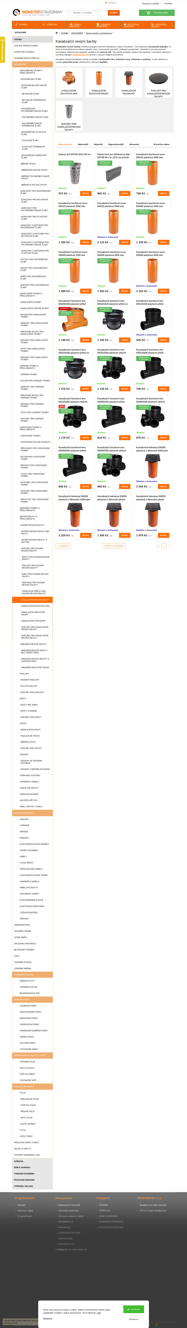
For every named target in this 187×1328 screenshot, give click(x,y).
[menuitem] (25, 25)
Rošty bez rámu (29, 705)
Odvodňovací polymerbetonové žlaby (34, 110)
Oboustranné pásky (30, 1012)
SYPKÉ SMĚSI (20, 937)
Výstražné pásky (29, 1049)
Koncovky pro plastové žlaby (34, 218)
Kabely (23, 856)
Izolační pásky (28, 1043)
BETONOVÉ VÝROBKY (24, 950)
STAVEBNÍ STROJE (22, 962)
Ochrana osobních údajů (70, 1216)
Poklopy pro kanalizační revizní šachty (34, 628)
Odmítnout (133, 1319)
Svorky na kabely (29, 850)
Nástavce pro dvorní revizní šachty (33, 583)
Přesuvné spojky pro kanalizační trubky (32, 333)
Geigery (24, 754)
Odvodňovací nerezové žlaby (34, 156)
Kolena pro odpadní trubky (35, 381)
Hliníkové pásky (28, 1006)
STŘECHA (18, 1161)
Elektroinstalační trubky (34, 875)
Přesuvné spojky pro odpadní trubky (32, 396)
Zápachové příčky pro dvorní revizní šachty (34, 592)
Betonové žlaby (30, 94)
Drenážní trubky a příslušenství (29, 509)
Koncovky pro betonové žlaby (34, 200)
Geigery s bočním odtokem (35, 769)
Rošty (23, 698)
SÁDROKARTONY (22, 925)
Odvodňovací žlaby (30, 79)
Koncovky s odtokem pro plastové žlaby (35, 252)
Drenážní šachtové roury (35, 667)
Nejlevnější (83, 144)
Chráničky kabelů (29, 782)
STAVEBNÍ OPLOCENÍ (24, 975)
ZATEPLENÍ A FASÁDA (24, 52)
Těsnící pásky (27, 1037)
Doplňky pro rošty (31, 717)
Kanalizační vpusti (30, 730)
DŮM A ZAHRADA (22, 1167)
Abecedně (134, 144)
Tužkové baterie (29, 912)
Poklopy (24, 674)
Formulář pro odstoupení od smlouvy (71, 1249)
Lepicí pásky (26, 1136)
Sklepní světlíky (29, 800)
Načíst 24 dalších (114, 546)
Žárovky (24, 919)
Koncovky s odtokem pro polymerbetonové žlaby (35, 243)
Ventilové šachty (29, 788)
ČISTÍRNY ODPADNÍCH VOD (27, 1155)
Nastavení (47, 1318)
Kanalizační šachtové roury (33, 613)
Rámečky (24, 838)
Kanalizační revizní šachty (35, 600)
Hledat (114, 13)
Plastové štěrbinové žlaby (33, 148)
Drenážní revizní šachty (33, 644)
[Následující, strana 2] (164, 545)
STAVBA (18, 39)
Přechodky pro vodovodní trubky (35, 449)
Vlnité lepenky (28, 1124)
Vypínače (24, 825)
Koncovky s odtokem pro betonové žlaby (35, 235)
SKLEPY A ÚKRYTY (22, 1149)
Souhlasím (135, 1309)
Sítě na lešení (27, 1074)
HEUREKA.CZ (65, 1221)
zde (99, 1313)
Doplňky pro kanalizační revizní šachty (34, 636)
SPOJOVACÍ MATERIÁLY (25, 944)
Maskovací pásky (29, 1018)
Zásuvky (24, 819)
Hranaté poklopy (29, 680)
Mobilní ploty (27, 981)
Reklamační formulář (69, 1205)
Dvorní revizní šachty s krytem (34, 541)
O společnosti (25, 1216)
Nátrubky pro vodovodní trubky (34, 483)
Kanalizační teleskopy (33, 621)
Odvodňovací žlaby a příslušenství (31, 71)
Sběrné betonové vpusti (34, 170)
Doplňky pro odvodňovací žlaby (34, 286)
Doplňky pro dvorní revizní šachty (32, 549)
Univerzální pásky (29, 1024)
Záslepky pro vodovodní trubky (33, 492)
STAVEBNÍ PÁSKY (22, 999)
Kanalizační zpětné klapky (34, 308)
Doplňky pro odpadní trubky (31, 420)
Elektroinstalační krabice (34, 844)
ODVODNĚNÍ (20, 64)
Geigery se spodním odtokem (31, 762)
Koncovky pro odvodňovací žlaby (35, 192)
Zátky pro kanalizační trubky (32, 350)
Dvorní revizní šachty (32, 525)
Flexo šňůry (26, 863)
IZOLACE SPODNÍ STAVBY (26, 46)
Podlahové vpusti (30, 736)
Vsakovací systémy (30, 775)
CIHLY (17, 956)
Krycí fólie (26, 1118)
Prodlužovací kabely (31, 869)
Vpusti (23, 723)
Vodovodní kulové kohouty (35, 442)
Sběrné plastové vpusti (34, 185)
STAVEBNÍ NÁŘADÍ (22, 968)
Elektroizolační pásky (32, 906)
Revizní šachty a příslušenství (28, 517)
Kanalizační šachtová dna (35, 606)
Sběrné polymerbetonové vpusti (35, 177)
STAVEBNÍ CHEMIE (22, 931)
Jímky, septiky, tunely (31, 806)
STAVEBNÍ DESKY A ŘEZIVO (26, 58)
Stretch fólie (28, 1105)
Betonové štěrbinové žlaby (33, 101)
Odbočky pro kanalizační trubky (34, 324)
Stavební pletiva (28, 987)
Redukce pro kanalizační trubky (34, 341)
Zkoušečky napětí (29, 894)
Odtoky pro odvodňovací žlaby (34, 260)
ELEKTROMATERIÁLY (24, 813)
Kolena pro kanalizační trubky (33, 315)
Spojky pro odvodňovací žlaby (33, 269)
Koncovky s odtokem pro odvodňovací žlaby (34, 226)
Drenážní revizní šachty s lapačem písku (35, 660)
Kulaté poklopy (29, 686)
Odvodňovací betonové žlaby (34, 86)
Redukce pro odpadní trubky (32, 405)
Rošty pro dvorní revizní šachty (35, 558)
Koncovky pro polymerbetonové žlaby (34, 209)
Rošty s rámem (28, 711)
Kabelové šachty (29, 887)
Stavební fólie (27, 1062)
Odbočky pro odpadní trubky (32, 388)
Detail (85, 193)
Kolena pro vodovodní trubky (32, 458)
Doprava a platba (150, 3)
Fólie (22, 1093)
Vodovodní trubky (30, 436)
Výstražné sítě (28, 1080)
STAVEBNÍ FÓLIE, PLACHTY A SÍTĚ (30, 1055)
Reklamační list (66, 1244)
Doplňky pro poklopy (32, 692)
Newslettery (64, 1227)
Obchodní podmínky (68, 1210)
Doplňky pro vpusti (31, 748)
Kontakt (168, 3)
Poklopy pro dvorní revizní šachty (33, 566)
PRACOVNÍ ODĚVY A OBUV (26, 1142)
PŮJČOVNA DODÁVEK (24, 1180)
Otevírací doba (25, 1210)
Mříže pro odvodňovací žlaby (33, 277)
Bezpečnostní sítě (30, 993)
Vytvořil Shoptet (167, 1325)
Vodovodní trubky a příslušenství (30, 428)
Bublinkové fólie (29, 1099)
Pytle (23, 1130)
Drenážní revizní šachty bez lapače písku (34, 651)
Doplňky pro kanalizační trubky (33, 358)
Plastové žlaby (30, 140)
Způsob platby (65, 1238)
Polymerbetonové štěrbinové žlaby (32, 124)
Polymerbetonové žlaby (35, 117)
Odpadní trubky (28, 374)
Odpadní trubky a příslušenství (29, 367)
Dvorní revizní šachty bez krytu (35, 532)
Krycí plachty (27, 1068)
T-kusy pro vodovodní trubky (32, 475)
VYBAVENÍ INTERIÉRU (24, 1174)
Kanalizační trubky (30, 302)
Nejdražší (98, 144)
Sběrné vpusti (28, 164)
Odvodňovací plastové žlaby (33, 133)
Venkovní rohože (29, 794)
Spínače (24, 832)
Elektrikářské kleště (31, 900)
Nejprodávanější (116, 144)
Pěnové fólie (27, 1111)
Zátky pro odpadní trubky (34, 412)
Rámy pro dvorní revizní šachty (35, 575)
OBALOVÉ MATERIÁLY (24, 1086)
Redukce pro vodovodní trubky (33, 466)
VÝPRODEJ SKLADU (23, 1186)
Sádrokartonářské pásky (34, 1031)
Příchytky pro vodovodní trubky (34, 500)
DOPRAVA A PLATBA (69, 1233)
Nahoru (64, 546)
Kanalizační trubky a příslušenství (31, 294)
